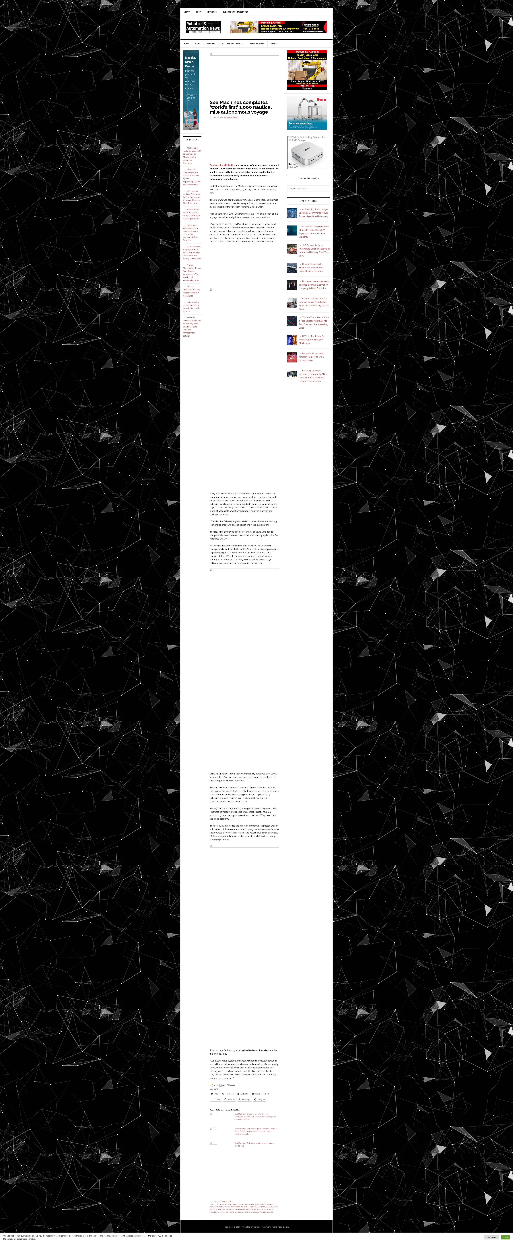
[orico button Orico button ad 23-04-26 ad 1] (307, 167)
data (212, 1207)
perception (261, 1209)
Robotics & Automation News (203, 27)
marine (269, 1207)
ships (232, 1212)
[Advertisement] (244, 141)
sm (236, 1212)
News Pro (246, 1227)
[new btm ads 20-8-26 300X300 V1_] (307, 89)
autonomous (233, 1204)
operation (230, 1209)
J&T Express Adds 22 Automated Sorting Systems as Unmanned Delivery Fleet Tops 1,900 (191, 197)
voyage (270, 1212)
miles (275, 1207)
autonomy (244, 1204)
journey (244, 1207)
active (224, 1204)
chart (252, 1204)
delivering (219, 1207)
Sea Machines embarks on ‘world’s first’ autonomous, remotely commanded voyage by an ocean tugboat (255, 1116)
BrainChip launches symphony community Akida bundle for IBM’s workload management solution (192, 327)
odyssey (221, 1209)
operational (240, 1209)
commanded (260, 1204)
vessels (262, 1212)
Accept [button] (505, 1237)
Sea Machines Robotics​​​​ (222, 165)
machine (252, 1207)
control (270, 1204)
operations (251, 1209)
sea (227, 1212)
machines (261, 1207)
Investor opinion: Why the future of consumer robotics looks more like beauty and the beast (192, 253)
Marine (224, 1202)
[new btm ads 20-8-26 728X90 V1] (278, 32)
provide (213, 1212)
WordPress (277, 1227)
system (241, 1212)
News (230, 1202)
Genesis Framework (262, 1227)
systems (248, 1212)
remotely (221, 1212)
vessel (256, 1212)
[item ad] (307, 128)
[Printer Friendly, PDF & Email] (223, 1085)
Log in (286, 1227)
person (270, 1209)
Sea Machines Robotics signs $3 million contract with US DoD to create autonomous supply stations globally (256, 1131)
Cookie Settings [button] (491, 1237)
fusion (227, 1207)
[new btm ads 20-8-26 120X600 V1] (191, 129)
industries (235, 1207)
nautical (214, 1209)
